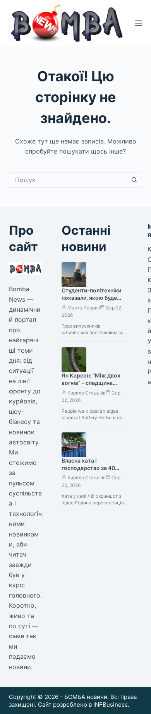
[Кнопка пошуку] (134, 180)
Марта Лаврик (83, 308)
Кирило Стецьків (86, 393)
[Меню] (138, 23)
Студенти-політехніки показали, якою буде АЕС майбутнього (91, 297)
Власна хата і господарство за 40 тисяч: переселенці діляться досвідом (88, 471)
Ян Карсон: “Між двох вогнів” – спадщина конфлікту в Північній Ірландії (91, 386)
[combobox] (68, 180)
